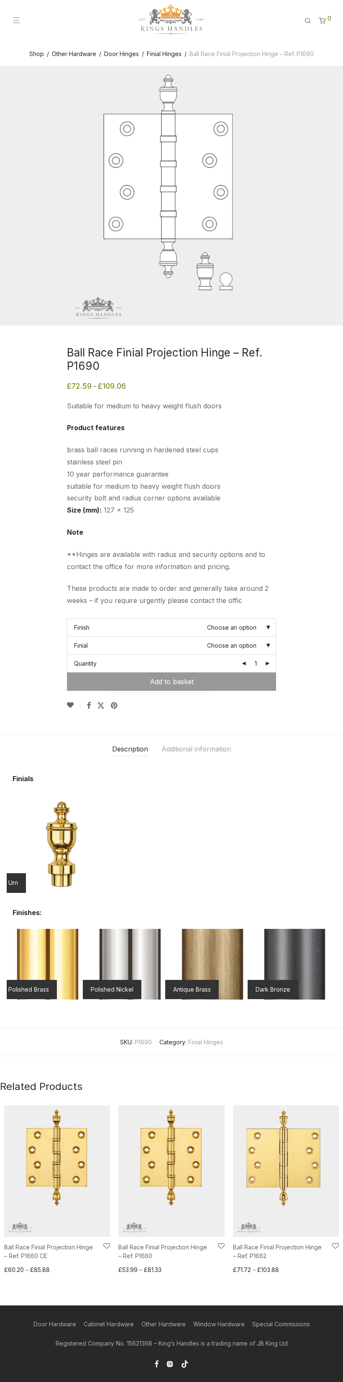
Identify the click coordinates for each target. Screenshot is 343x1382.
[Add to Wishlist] (73, 705)
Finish (82, 627)
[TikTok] (185, 1363)
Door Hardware (54, 1324)
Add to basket (172, 681)
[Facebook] (156, 1363)
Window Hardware (219, 1324)
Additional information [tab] (196, 749)
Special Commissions (281, 1324)
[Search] (311, 20)
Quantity (85, 663)
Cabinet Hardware (109, 1324)
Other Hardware (74, 53)
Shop (36, 53)
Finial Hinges (164, 53)
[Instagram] (170, 1363)
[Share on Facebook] (89, 706)
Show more (17, 1270)
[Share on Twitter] (101, 706)
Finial (81, 645)
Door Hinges (121, 53)
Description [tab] (130, 749)
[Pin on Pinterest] (114, 706)
